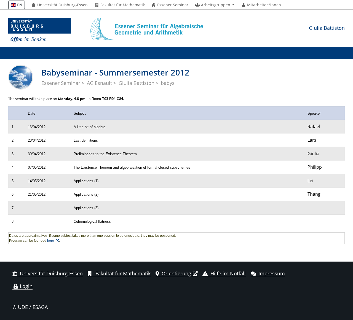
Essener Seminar (60, 83)
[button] (214, 5)
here (50, 241)
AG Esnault (99, 83)
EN (19, 4)
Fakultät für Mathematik (122, 5)
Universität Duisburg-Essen (62, 5)
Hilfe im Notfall (228, 273)
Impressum (271, 273)
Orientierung (176, 273)
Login (25, 286)
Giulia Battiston (327, 27)
